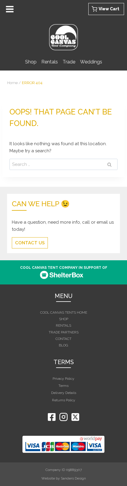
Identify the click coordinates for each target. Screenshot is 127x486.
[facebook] (51, 417)
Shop (31, 62)
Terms (63, 386)
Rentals (49, 62)
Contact (63, 339)
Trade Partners (64, 332)
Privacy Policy (63, 379)
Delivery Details (63, 393)
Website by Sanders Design (63, 478)
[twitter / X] (75, 417)
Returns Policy (63, 400)
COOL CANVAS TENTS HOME (63, 312)
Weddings (91, 62)
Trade (69, 62)
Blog (63, 345)
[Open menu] (10, 9)
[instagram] (63, 417)
